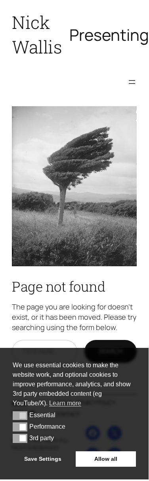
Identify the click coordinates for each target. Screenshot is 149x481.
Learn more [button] (65, 403)
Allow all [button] (105, 459)
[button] (20, 415)
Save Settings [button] (42, 459)
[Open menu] (132, 82)
